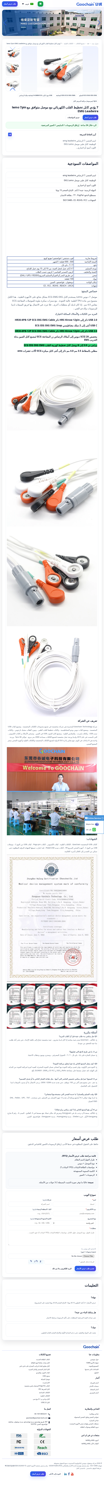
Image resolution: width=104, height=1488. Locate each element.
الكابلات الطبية (68, 43)
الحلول (96, 1373)
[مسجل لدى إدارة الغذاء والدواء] (16, 1435)
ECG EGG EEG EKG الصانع (88, 95)
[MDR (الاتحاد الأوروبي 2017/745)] (16, 1447)
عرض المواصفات (73, 117)
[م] (39, 1441)
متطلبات (93, 1228)
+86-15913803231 (40, 1414)
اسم (94, 1200)
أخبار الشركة (94, 1383)
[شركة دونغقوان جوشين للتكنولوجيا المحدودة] (89, 4)
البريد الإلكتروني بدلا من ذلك (62, 1268)
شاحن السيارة (93, 1420)
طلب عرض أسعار (10, 4)
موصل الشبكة (45, 1379)
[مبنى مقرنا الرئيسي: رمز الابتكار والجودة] (52, 22)
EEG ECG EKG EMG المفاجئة (65, 95)
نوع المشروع (92, 1219)
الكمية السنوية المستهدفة (40, 1219)
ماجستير (89, 1468)
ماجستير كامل (80, 1468)
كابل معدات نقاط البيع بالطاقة (40, 1363)
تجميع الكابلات (80, 43)
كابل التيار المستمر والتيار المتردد (39, 1369)
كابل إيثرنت (46, 1383)
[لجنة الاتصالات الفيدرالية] (16, 1441)
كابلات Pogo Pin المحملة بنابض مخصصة (37, 1386)
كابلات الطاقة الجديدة (43, 1359)
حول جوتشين (94, 1359)
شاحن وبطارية (93, 1414)
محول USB (46, 1376)
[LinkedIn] (65, 1474)
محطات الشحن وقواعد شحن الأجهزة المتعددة (84, 1424)
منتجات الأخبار (93, 1386)
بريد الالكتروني (91, 1209)
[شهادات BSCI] (39, 1453)
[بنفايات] (39, 1435)
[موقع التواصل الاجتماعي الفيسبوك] (68, 1474)
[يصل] (39, 1447)
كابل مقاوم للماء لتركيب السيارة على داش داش (34, 1366)
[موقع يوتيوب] (72, 1474)
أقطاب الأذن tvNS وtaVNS (90, 1444)
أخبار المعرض (94, 1393)
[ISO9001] (16, 1453)
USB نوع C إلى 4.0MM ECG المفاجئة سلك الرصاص (35, 95)
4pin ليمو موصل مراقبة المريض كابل (85, 101)
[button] (55, 33)
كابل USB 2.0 (45, 1402)
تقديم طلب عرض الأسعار (85, 1269)
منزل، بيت (95, 43)
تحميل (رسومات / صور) (88, 1252)
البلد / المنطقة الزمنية (42, 1209)
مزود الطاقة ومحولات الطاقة (89, 1427)
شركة (47, 1200)
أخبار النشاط (94, 1389)
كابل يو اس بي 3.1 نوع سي (41, 1399)
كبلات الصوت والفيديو (43, 1373)
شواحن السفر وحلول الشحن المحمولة (86, 1417)
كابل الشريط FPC (44, 1389)
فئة (88, 43)
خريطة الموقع (97, 1468)
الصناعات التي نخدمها (91, 1369)
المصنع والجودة (93, 1366)
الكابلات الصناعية (44, 1392)
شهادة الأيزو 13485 (92, 1363)
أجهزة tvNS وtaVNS (92, 1440)
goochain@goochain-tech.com (37, 1418)
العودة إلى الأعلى (55, 1474)
